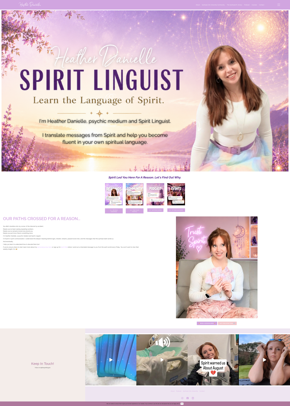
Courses (254, 5)
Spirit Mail (64, 247)
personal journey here (44, 247)
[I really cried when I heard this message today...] (264, 359)
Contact (261, 5)
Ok (182, 403)
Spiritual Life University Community (213, 5)
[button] (278, 4)
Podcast (247, 5)
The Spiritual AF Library (234, 5)
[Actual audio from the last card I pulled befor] (162, 359)
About (198, 5)
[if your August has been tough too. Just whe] (213, 359)
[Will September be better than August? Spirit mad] (110, 359)
